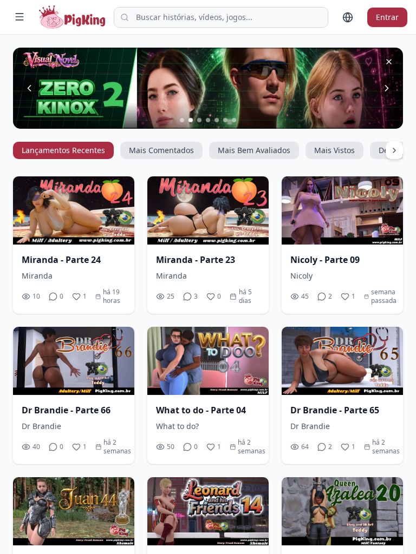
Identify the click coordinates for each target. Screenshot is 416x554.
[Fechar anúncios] (388, 61)
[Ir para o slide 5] (216, 120)
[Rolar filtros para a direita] (394, 150)
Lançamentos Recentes (63, 150)
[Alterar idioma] (348, 17)
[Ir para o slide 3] (199, 120)
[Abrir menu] (19, 17)
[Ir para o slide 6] (225, 120)
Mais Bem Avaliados (254, 150)
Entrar (387, 17)
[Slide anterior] (29, 88)
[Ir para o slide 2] (190, 120)
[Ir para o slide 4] (208, 120)
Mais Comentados (161, 150)
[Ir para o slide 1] (182, 120)
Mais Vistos (334, 150)
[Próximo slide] (386, 88)
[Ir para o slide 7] (234, 120)
